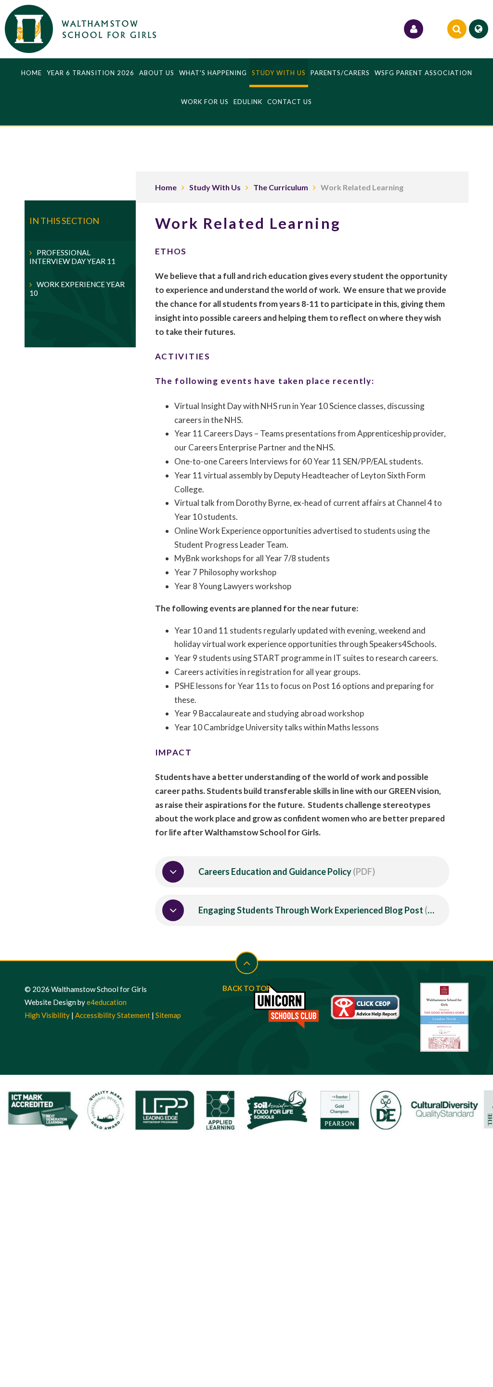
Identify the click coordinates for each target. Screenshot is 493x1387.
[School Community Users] (413, 29)
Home (166, 187)
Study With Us (215, 187)
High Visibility (47, 1015)
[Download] (173, 872)
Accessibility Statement (112, 1015)
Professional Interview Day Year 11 (72, 256)
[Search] (457, 29)
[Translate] (478, 29)
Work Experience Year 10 (77, 288)
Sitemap (168, 1015)
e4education (107, 1002)
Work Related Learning (362, 187)
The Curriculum (280, 187)
